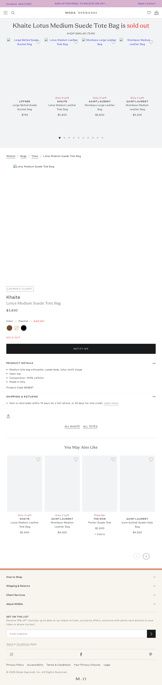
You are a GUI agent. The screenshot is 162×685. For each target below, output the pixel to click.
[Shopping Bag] (156, 12)
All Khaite (72, 426)
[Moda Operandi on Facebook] (81, 654)
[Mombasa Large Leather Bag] (99, 66)
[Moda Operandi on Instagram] (11, 654)
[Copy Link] (81, 416)
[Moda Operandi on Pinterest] (151, 654)
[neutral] (16, 328)
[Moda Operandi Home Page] (81, 13)
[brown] (9, 328)
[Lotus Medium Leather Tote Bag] (62, 66)
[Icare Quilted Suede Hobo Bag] (137, 483)
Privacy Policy (15, 664)
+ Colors (99, 534)
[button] (59, 138)
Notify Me (81, 348)
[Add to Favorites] (38, 42)
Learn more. (111, 403)
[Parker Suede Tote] (99, 483)
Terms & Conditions (58, 664)
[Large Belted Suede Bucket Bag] (24, 66)
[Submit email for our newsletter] (151, 634)
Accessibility (35, 664)
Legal (107, 664)
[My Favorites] (149, 13)
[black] (24, 328)
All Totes (90, 426)
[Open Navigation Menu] (5, 12)
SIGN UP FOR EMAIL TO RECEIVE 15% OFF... (81, 3)
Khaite (13, 297)
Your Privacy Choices (87, 664)
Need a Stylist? (147, 3)
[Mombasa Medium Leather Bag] (137, 66)
